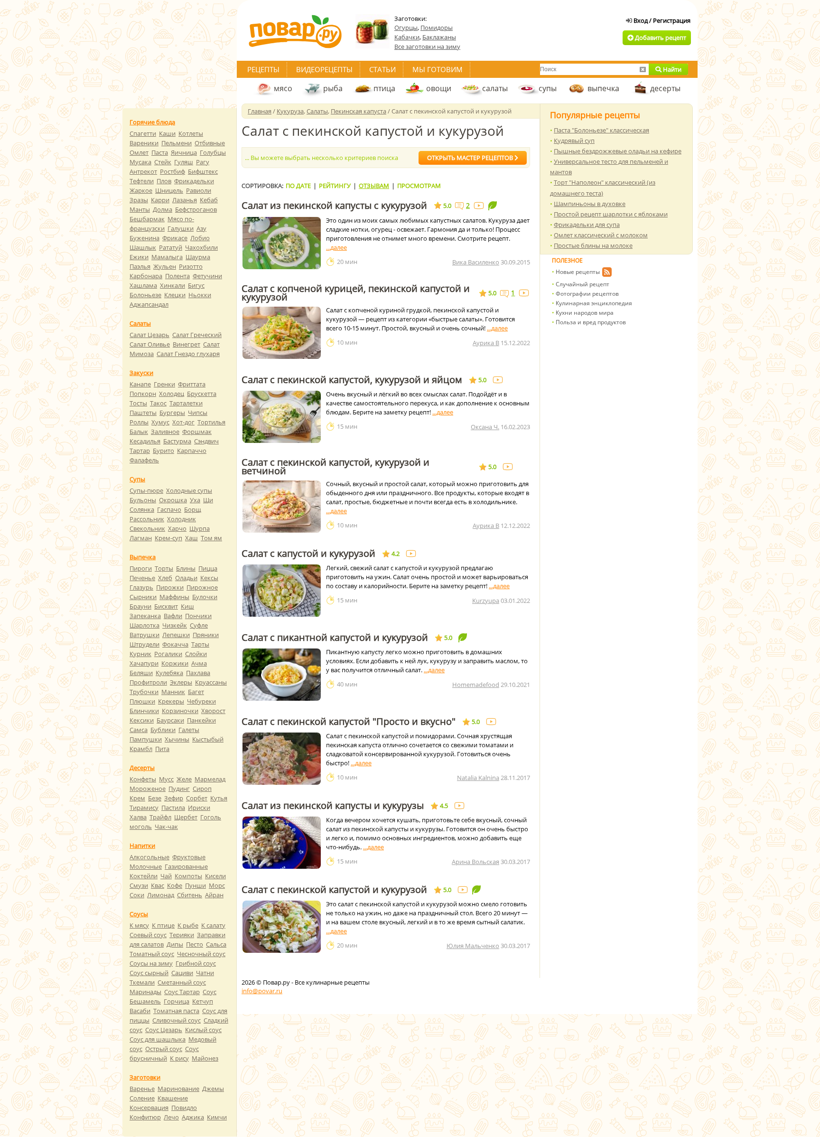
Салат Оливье (150, 344)
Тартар (140, 450)
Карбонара (146, 276)
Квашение (173, 1098)
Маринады (145, 991)
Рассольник (147, 519)
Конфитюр (145, 1117)
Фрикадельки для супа (587, 224)
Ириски (199, 807)
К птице (163, 925)
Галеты (188, 729)
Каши (167, 133)
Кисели (215, 876)
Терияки (181, 934)
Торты (164, 568)
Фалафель (144, 460)
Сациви (182, 972)
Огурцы (406, 27)
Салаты (317, 111)
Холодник (181, 519)
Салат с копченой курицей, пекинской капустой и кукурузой (356, 292)
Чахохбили (201, 247)
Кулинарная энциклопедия (594, 303)
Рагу (202, 162)
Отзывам (374, 185)
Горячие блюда (152, 122)
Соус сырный (149, 972)
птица (384, 88)
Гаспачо (169, 509)
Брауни (140, 606)
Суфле (199, 625)
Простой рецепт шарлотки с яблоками (611, 214)
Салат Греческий (197, 334)
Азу (201, 228)
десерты (665, 88)
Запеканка (145, 615)
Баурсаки (170, 720)
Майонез (205, 1058)
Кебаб (209, 200)
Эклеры (181, 682)
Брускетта (201, 393)
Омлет (139, 152)
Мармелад (210, 779)
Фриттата (191, 384)
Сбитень (189, 895)
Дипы (175, 944)
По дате (298, 185)
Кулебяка (169, 672)
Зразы (139, 200)
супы (548, 88)
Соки (137, 895)
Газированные (186, 866)
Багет (196, 691)
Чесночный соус (201, 953)
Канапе (140, 384)
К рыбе (187, 925)
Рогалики (168, 653)
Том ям (211, 538)
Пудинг (179, 788)
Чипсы (197, 412)
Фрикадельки (194, 181)
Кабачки (406, 37)
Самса (139, 729)
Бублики (163, 729)
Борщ (192, 509)
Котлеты (190, 133)
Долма (162, 209)
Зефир (173, 798)
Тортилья (211, 422)
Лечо (171, 1117)
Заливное (165, 431)
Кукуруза (290, 111)
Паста (159, 152)
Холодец (171, 393)
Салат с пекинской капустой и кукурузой (334, 889)
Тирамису (144, 807)
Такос (158, 403)
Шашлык (143, 247)
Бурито (163, 450)
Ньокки (199, 295)
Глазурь (141, 587)
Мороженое (148, 788)
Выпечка (143, 557)
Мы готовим (437, 69)
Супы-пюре (146, 490)
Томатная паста (176, 1010)
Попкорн (143, 393)
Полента (177, 276)
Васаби (140, 1010)
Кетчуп (202, 1001)
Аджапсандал (149, 304)
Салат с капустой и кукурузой (308, 553)
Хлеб (165, 577)
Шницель (169, 190)
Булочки (204, 596)
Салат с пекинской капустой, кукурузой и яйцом (352, 380)
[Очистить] (642, 69)
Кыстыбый (208, 739)
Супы (137, 479)
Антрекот (143, 171)
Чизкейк (174, 625)
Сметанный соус (182, 982)
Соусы (139, 914)
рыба (333, 88)
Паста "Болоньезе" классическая (601, 130)
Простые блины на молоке (593, 245)
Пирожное (202, 587)
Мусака (140, 162)
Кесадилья (145, 441)
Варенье (142, 1088)
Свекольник (147, 528)
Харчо (177, 528)
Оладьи (186, 577)
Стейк (162, 162)
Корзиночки (180, 710)
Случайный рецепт (582, 284)
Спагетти (143, 133)
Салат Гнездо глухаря (188, 353)
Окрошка (173, 500)
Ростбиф (172, 171)
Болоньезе (145, 295)
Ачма (199, 663)
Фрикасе (174, 238)
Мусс (166, 779)
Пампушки (146, 739)
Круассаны (211, 682)
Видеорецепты (324, 69)
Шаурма (198, 257)
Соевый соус (148, 934)
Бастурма (177, 441)
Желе (184, 779)
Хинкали (172, 285)
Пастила (173, 807)
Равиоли (198, 190)
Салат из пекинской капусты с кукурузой (334, 205)
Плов (164, 181)
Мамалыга (167, 257)
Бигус (196, 285)
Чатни (205, 972)
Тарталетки (186, 403)
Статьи (382, 69)
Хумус (160, 422)
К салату (213, 925)
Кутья (218, 798)
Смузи (139, 885)
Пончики (198, 615)
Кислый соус (203, 1029)
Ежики (139, 257)
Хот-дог (183, 422)
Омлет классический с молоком (601, 235)
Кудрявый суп (574, 140)
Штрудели (144, 644)
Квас (157, 885)
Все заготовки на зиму (427, 46)
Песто (194, 944)
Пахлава (198, 672)
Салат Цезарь (149, 334)
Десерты (142, 767)
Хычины (177, 739)
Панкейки (201, 720)
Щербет (185, 817)
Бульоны (143, 500)
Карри (160, 200)
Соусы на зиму (151, 963)
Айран (214, 895)
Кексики (142, 720)
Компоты (188, 876)
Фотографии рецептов (587, 294)
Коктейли (144, 876)
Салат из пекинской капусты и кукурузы (333, 805)
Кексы (209, 577)
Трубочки (144, 691)
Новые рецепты (578, 272)
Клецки (175, 295)
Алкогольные (149, 857)
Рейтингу (335, 185)
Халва (138, 817)
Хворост (213, 710)
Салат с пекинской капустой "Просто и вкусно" (349, 721)
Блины (186, 568)
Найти (671, 69)
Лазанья (184, 200)
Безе (154, 798)
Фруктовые (188, 857)
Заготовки (145, 1077)
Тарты (200, 644)
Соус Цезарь (163, 1029)
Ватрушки (144, 634)
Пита (162, 748)
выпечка (603, 88)
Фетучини (207, 276)
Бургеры (172, 412)
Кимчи (217, 1117)
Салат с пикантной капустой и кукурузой (335, 637)
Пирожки (170, 587)
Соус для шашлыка (158, 1039)
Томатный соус (152, 953)
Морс (217, 885)
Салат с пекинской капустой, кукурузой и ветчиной (335, 466)
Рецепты (263, 69)
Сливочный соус (176, 1020)
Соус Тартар (182, 991)
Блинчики (144, 710)
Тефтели (142, 181)
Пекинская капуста (358, 111)
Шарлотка (144, 625)
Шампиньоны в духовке (589, 203)
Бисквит (166, 606)
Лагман (141, 538)
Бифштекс (203, 171)
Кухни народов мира (585, 313)
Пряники (206, 634)
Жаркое (141, 190)
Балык (139, 431)
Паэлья (140, 266)
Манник (173, 691)
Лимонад (160, 895)
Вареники (144, 143)
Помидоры (436, 27)
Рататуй (170, 247)
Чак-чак (166, 826)
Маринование (178, 1088)
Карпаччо (191, 450)
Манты (140, 209)
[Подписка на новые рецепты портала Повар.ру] (607, 273)
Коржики (174, 663)
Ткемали (142, 982)
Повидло (184, 1107)
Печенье (142, 577)
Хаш (191, 538)
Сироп (202, 788)
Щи (208, 500)
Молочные (146, 866)
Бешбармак (147, 219)
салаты (495, 88)
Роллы (139, 422)
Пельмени (176, 143)
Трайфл (160, 817)
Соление (142, 1098)
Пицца (207, 568)
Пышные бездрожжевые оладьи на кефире (617, 151)
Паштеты (143, 412)
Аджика (193, 1117)
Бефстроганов (196, 209)
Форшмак (197, 431)
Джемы (213, 1088)
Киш (187, 606)
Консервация (149, 1107)
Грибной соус (196, 963)
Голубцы (213, 152)
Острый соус (163, 1048)
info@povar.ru (262, 991)
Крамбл (141, 748)
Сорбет (196, 798)
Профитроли (148, 682)
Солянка (142, 509)
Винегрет (186, 344)
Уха (195, 500)
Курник (140, 653)
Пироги (141, 568)
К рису (179, 1058)
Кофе (174, 885)
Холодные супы (189, 490)
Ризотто (191, 266)
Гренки (164, 384)
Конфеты (143, 779)
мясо (283, 88)
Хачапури (144, 663)
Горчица (176, 1001)
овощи (438, 88)
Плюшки (142, 701)
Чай (166, 876)
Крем (137, 798)
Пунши (195, 885)
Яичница (184, 152)
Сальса (216, 944)
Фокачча (175, 644)
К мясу (139, 925)
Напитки (142, 845)
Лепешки (176, 634)
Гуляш (183, 162)
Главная (259, 111)
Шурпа (199, 528)
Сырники (143, 596)
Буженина (144, 238)
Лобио (200, 238)
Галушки (181, 228)
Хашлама (143, 285)
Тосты (138, 403)
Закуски (141, 372)
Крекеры (171, 701)
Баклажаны (439, 37)
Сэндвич (206, 441)
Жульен (164, 266)
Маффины (174, 596)
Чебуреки (201, 701)
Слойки (196, 653)
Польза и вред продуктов (591, 322)
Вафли (173, 615)
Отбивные (210, 143)
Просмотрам (419, 185)
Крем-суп (168, 538)
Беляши (141, 672)
